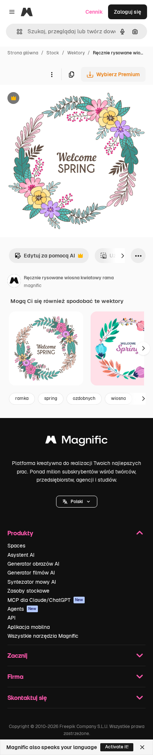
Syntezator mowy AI (31, 582)
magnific (33, 286)
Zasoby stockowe (28, 590)
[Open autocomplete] (16, 31)
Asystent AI (21, 555)
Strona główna (22, 53)
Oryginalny (51, 98)
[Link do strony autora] (14, 282)
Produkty (20, 533)
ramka (22, 398)
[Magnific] (76, 441)
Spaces (16, 545)
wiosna (118, 398)
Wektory (76, 53)
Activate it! (116, 747)
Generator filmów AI (31, 572)
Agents (21, 609)
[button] (76, 502)
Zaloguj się (127, 12)
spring (50, 398)
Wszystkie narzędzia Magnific (42, 636)
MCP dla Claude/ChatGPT (45, 600)
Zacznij (17, 655)
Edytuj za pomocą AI (44, 257)
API (11, 617)
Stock (52, 53)
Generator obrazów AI (33, 563)
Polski (77, 502)
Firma (15, 676)
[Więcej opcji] (51, 74)
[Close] (142, 747)
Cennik (94, 12)
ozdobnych (84, 398)
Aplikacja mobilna (28, 627)
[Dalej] (122, 255)
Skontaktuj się (27, 697)
